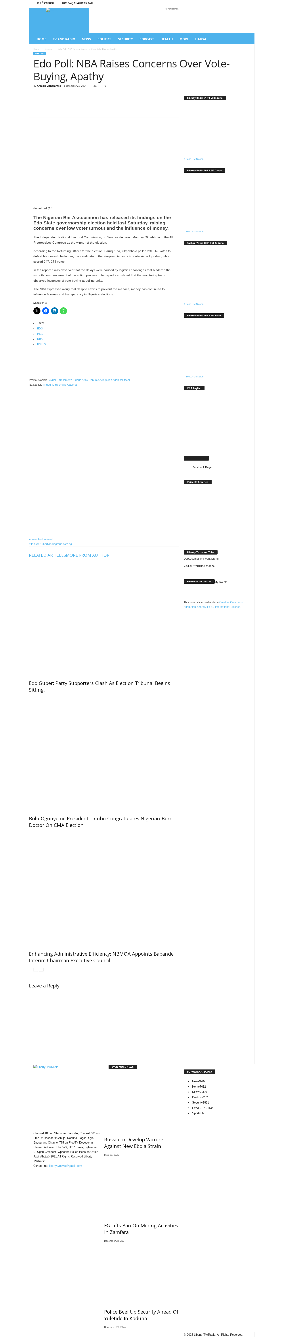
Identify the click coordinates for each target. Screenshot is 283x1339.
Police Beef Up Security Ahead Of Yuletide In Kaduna (141, 1315)
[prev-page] (35, 969)
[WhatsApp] (87, 108)
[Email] (113, 108)
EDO (40, 328)
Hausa (200, 39)
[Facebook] (220, 4)
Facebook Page (196, 458)
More (184, 39)
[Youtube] (247, 4)
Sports (198, 1113)
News (86, 39)
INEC (40, 333)
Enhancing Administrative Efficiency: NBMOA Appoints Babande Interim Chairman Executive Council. (101, 957)
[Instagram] (227, 4)
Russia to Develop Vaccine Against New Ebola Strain (133, 1142)
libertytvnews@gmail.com (65, 1165)
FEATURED (202, 1107)
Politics (104, 39)
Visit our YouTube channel (199, 566)
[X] (241, 4)
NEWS (199, 1092)
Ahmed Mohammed (49, 85)
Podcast (147, 39)
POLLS (41, 344)
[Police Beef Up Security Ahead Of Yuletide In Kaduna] (141, 1274)
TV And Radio (64, 39)
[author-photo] (104, 462)
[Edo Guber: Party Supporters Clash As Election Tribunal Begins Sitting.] (104, 618)
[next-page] (41, 969)
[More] (153, 108)
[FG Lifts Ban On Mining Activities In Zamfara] (141, 1188)
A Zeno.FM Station (193, 159)
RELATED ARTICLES (47, 555)
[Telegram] (140, 108)
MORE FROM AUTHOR (87, 555)
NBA (40, 339)
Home (41, 39)
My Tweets (221, 582)
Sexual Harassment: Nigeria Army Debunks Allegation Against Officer (89, 380)
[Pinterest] (126, 108)
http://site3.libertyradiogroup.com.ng (50, 544)
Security (125, 39)
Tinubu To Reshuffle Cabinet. (59, 384)
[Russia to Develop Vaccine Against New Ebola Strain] (141, 1102)
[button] (248, 39)
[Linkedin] (234, 4)
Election (48, 48)
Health (167, 39)
